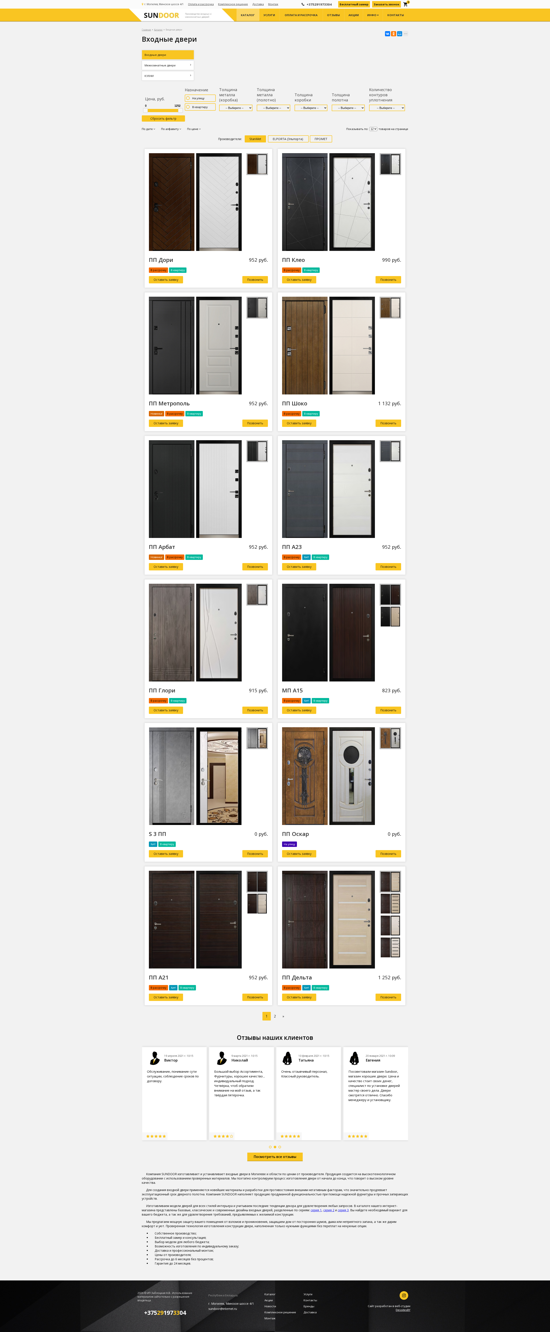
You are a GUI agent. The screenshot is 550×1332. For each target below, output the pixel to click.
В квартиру (200, 107)
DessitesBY (403, 1310)
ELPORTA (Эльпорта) (288, 139)
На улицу (198, 98)
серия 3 (343, 1210)
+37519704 (165, 1313)
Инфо (372, 15)
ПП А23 (292, 546)
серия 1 (316, 1210)
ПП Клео (293, 259)
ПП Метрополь (169, 403)
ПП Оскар (295, 833)
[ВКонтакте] (387, 33)
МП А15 (292, 690)
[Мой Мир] (399, 33)
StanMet (255, 139)
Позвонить (255, 280)
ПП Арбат (162, 546)
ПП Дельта (297, 977)
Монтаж (273, 4)
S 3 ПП (157, 833)
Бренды (309, 1306)
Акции (353, 15)
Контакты (395, 15)
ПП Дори (161, 259)
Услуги (269, 15)
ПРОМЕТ (321, 139)
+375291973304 (319, 4)
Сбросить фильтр (163, 118)
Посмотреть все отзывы (275, 1156)
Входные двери (155, 55)
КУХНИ (149, 76)
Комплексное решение (233, 4)
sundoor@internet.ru (222, 1309)
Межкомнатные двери (160, 65)
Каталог (248, 15)
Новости (270, 1306)
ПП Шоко (294, 403)
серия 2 (328, 1210)
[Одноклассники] (393, 33)
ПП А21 (159, 977)
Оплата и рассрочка (201, 4)
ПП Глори (162, 690)
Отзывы (333, 15)
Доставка (258, 4)
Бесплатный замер (354, 4)
